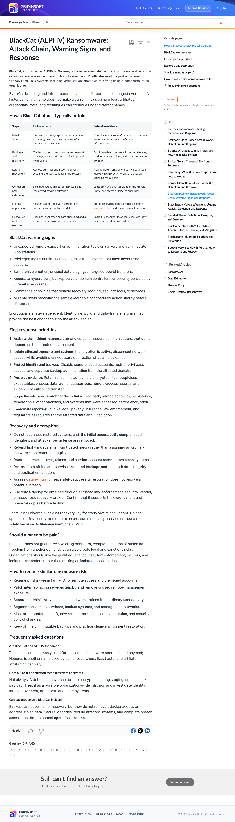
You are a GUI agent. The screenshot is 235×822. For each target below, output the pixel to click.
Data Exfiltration (177, 278)
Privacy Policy (82, 813)
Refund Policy (136, 813)
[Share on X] (140, 731)
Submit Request (198, 8)
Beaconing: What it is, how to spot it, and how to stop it (192, 174)
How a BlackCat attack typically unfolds (188, 45)
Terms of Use (103, 813)
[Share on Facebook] (133, 731)
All (11, 750)
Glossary (37, 22)
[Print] (140, 42)
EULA (119, 813)
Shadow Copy (176, 285)
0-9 (19, 750)
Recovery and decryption (179, 65)
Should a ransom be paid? (179, 72)
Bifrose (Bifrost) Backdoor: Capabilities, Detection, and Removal (191, 185)
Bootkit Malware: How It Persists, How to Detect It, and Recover (191, 249)
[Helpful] (31, 730)
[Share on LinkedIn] (147, 731)
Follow (171, 99)
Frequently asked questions (184, 86)
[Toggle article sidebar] (149, 42)
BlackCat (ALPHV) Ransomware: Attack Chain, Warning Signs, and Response (191, 196)
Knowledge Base (169, 8)
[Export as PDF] (132, 42)
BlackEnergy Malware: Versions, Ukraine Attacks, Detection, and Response (192, 206)
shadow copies (102, 208)
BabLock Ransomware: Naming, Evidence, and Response (186, 131)
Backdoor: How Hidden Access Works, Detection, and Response (191, 142)
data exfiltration (39, 479)
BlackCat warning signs (178, 52)
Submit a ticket (180, 782)
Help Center (144, 8)
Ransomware (175, 272)
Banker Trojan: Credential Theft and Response (189, 163)
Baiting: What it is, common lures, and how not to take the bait (190, 152)
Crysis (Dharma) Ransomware (185, 292)
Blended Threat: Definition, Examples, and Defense (190, 217)
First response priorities (178, 59)
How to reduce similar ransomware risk (187, 79)
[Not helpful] (41, 730)
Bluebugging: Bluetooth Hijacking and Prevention (190, 239)
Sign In (221, 8)
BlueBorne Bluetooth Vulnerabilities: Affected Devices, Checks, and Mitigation (192, 228)
